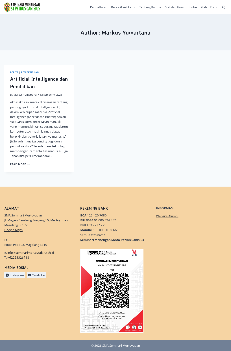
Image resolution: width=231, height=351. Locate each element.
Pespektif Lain (30, 72)
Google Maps (13, 230)
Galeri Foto (209, 7)
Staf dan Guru (174, 7)
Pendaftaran (98, 7)
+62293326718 (18, 257)
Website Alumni (167, 216)
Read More (20, 164)
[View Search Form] (223, 7)
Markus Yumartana (25, 94)
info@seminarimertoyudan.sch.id (30, 253)
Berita (14, 72)
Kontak (192, 7)
